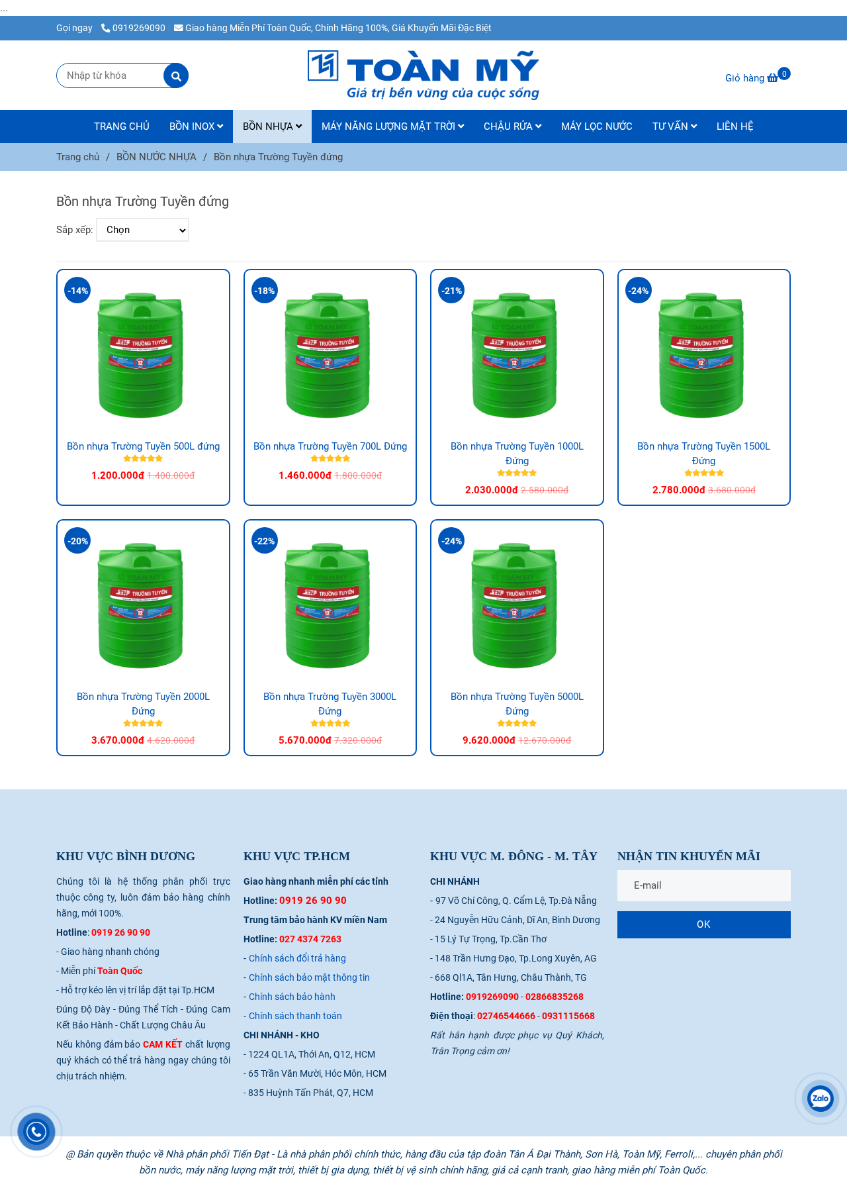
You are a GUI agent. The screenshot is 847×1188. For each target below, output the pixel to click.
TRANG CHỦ (122, 126)
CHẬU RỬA (509, 126)
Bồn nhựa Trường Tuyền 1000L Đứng (517, 453)
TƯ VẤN (671, 126)
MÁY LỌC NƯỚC (597, 126)
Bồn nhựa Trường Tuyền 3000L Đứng (329, 704)
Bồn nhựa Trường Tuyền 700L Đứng (330, 446)
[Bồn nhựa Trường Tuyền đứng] (423, 75)
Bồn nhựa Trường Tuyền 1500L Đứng (703, 453)
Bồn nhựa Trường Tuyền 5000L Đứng (517, 704)
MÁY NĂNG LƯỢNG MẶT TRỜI (390, 126)
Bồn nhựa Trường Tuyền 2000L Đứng (143, 704)
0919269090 (138, 28)
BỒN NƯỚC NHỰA (156, 157)
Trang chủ (77, 157)
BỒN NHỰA (269, 126)
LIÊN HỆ (735, 126)
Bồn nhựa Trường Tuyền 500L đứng (143, 446)
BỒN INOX (193, 126)
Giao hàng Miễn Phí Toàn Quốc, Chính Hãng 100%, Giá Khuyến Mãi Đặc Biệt (338, 28)
